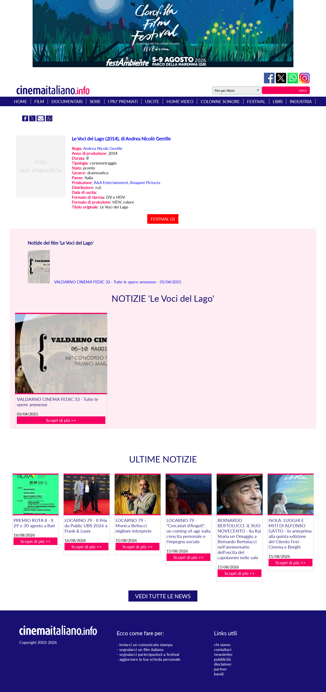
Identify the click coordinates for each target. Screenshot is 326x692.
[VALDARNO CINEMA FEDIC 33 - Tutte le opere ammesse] (61, 353)
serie (95, 101)
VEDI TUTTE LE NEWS (163, 596)
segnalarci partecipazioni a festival (149, 654)
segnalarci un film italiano (141, 649)
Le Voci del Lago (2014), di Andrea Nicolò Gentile (121, 138)
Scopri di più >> (61, 420)
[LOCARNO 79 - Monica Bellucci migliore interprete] (138, 494)
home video (180, 101)
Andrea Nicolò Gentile (102, 148)
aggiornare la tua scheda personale (150, 659)
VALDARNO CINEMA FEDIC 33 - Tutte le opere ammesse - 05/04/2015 (117, 281)
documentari (66, 101)
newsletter (223, 654)
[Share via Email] (41, 119)
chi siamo (222, 644)
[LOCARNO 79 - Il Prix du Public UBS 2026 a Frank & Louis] (87, 494)
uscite (152, 101)
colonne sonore (220, 101)
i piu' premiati (123, 101)
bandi (219, 673)
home (20, 101)
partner (220, 669)
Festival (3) (163, 219)
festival (256, 101)
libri (278, 101)
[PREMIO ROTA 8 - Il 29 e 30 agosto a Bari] (36, 494)
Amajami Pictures (145, 182)
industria (301, 101)
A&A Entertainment (111, 182)
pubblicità (222, 659)
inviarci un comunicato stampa (146, 644)
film (39, 101)
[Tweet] (281, 81)
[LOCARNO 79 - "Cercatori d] (189, 494)
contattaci (222, 649)
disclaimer (223, 664)
